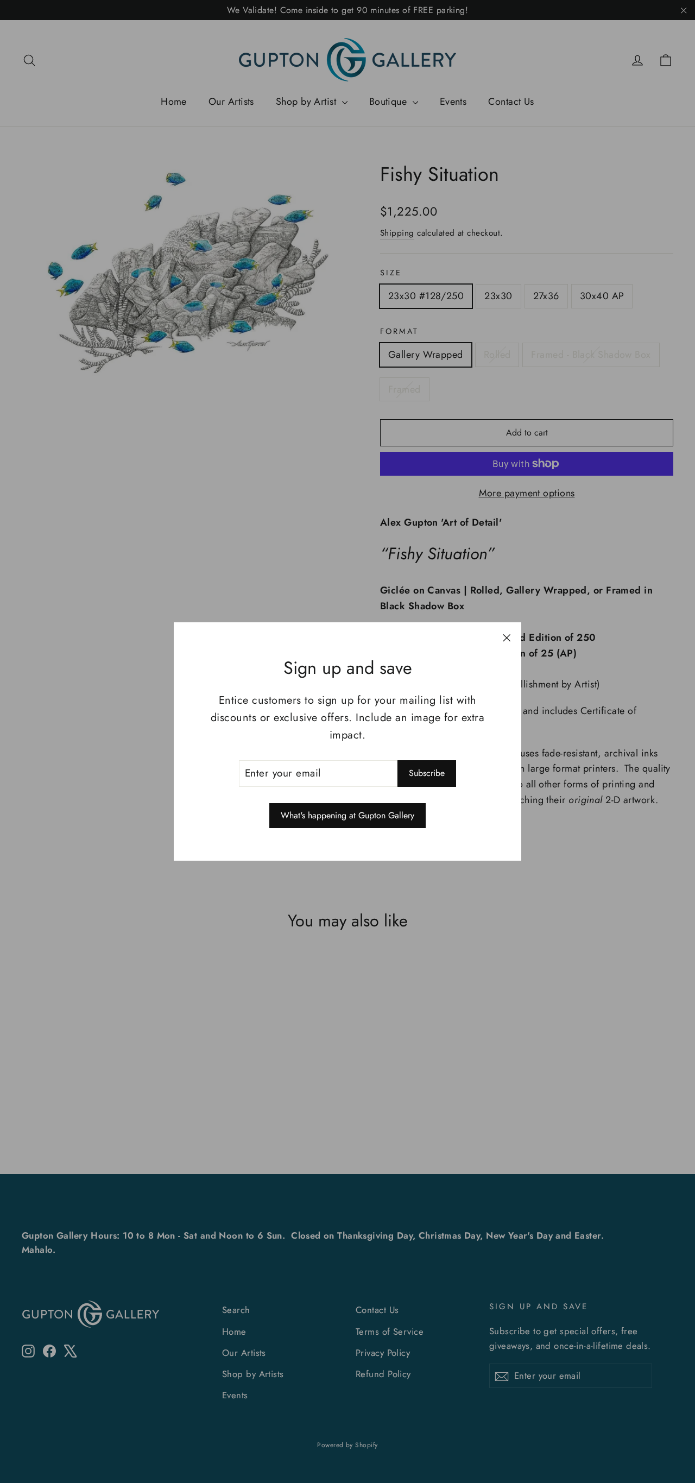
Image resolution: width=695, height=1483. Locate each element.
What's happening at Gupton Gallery (347, 815)
